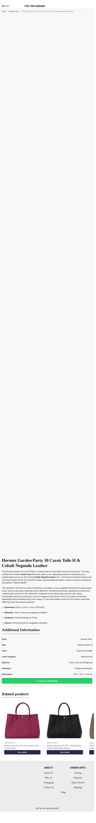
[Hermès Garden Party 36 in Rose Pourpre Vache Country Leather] (22, 720)
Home (4, 11)
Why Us (48, 777)
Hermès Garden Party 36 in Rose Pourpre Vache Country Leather (21, 747)
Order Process (78, 782)
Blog (63, 792)
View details (22, 752)
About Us (48, 773)
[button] (47, 681)
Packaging (48, 782)
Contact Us (49, 787)
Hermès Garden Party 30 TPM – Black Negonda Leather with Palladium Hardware (64, 747)
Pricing (78, 773)
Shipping (78, 787)
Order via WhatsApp (48, 681)
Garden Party (14, 11)
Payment (78, 777)
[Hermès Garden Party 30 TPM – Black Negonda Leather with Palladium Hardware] (65, 720)
